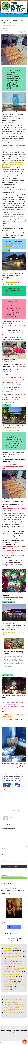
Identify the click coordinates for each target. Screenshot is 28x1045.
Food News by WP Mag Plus (21, 1043)
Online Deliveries (11, 282)
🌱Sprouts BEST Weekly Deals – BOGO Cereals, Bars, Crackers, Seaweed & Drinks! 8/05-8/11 (14, 979)
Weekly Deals (20, 27)
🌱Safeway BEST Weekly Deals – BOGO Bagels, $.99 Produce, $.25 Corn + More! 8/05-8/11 (14, 984)
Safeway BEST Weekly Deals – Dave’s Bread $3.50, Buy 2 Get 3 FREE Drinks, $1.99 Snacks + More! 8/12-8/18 (14, 969)
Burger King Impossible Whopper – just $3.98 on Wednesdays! (14, 975)
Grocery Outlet (4, 27)
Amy (4, 25)
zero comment (5, 30)
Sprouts (15, 27)
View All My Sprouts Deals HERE (12, 271)
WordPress (10, 1043)
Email (3, 854)
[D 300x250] (13, 297)
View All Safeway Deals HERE (10, 430)
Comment (4, 831)
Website (3, 860)
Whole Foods (4, 28)
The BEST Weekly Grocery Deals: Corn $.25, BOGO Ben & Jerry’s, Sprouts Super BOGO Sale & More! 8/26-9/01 (14, 955)
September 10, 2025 (11, 25)
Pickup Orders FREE (14, 707)
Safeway (10, 27)
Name (3, 849)
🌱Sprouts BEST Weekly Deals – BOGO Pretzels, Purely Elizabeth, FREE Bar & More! (14, 964)
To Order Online (7, 273)
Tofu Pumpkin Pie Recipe (10, 952)
